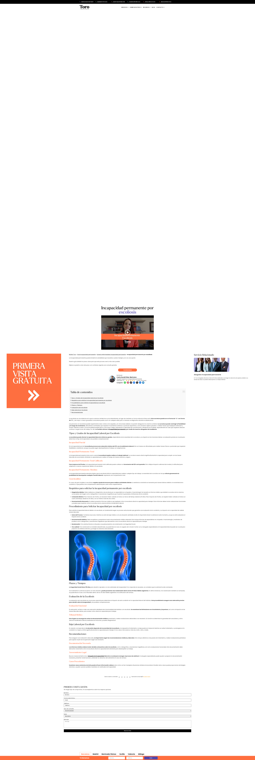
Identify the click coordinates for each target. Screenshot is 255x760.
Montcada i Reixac (109, 754)
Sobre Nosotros (135, 7)
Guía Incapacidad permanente (86, 354)
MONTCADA (119, 2)
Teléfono (66, 703)
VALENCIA (134, 2)
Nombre (66, 693)
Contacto (159, 7)
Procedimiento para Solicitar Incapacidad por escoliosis (88, 403)
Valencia (131, 754)
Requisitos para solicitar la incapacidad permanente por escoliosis (92, 400)
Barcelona (85, 754)
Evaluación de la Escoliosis (79, 407)
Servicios (124, 7)
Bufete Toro (72, 354)
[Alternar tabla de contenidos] (183, 391)
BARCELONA (87, 2)
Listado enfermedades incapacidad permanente (111, 354)
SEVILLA (150, 2)
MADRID (102, 2)
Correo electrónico (69, 698)
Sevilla (122, 754)
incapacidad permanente (117, 429)
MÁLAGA (166, 2)
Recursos (146, 7)
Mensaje (66, 719)
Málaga (141, 754)
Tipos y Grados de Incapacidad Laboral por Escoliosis (87, 398)
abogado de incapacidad (96, 656)
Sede (65, 714)
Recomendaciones (77, 412)
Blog (153, 7)
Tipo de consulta (69, 709)
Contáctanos (127, 370)
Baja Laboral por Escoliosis (79, 410)
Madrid (95, 754)
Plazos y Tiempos (77, 405)
